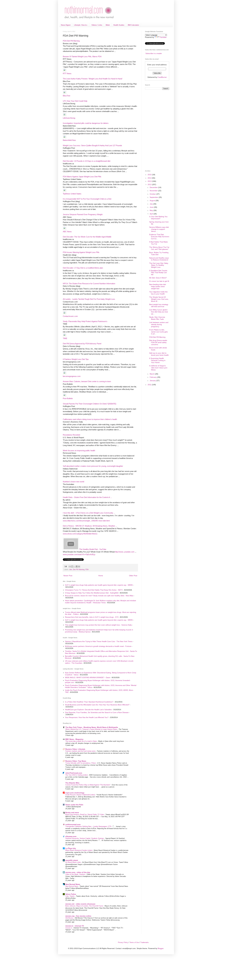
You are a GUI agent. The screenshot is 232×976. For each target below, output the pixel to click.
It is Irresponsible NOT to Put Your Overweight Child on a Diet (87, 199)
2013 (150, 181)
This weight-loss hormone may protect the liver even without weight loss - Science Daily (98, 625)
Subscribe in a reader (153, 53)
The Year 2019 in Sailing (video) (76, 775)
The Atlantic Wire (72, 783)
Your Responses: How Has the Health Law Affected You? (86, 717)
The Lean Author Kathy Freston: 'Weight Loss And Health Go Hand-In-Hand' (92, 79)
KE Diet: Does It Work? (158, 278)
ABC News (67, 232)
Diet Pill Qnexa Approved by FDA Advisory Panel (82, 344)
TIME (65, 338)
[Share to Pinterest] (79, 566)
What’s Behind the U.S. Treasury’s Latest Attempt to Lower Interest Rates (91, 729)
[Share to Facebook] (77, 566)
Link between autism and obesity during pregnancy (158, 324)
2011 (150, 385)
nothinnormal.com (72, 824)
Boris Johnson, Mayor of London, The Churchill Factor (84, 906)
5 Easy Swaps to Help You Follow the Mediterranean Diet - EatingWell (91, 593)
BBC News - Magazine (74, 739)
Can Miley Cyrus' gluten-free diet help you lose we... (158, 312)
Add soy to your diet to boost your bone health (159, 354)
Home (100, 576)
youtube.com (129, 552)
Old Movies (69, 918)
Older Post (133, 576)
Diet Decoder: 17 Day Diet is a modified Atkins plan (83, 268)
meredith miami (71, 860)
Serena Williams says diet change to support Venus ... (159, 229)
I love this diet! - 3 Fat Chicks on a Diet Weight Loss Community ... (89, 513)
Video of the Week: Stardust (75, 874)
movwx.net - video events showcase (80, 904)
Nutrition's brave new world (73, 482)
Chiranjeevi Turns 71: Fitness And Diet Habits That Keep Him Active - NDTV (94, 590)
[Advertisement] (154, 129)
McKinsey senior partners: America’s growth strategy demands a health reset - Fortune (98, 646)
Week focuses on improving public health (79, 450)
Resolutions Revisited (71, 435)
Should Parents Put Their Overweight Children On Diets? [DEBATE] (89, 404)
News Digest (65, 25)
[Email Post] (65, 566)
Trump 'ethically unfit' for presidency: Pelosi (80, 763)
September (154, 197)
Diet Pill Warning (78, 569)
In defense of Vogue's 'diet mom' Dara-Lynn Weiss (158, 368)
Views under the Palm (74, 805)
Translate (163, 37)
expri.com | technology (74, 793)
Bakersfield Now (69, 140)
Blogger (160, 948)
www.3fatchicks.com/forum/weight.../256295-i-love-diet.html (86, 521)
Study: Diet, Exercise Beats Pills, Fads (157, 318)
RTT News (67, 73)
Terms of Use (134, 942)
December (154, 187)
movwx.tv (69, 928)
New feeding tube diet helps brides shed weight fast (157, 286)
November (154, 191)
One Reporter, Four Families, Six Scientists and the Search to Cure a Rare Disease (97, 712)
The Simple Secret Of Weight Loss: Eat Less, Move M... (159, 299)
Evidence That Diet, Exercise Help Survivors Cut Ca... (159, 237)
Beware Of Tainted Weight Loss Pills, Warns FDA (82, 56)
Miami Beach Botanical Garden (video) (79, 850)
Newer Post (67, 576)
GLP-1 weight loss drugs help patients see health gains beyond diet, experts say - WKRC (99, 585)
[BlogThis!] (72, 566)
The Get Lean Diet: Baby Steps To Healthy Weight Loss (158, 265)
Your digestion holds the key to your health (158, 293)
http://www (119, 552)
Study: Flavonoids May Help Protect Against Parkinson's (85, 321)
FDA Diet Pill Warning (71, 41)
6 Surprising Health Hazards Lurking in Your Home (157, 360)
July (151, 204)
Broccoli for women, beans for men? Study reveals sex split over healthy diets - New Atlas (99, 596)
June (152, 207)
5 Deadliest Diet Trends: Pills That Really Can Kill (158, 273)
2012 (150, 184)
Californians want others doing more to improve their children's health (90, 419)
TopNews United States (72, 194)
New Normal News (72, 884)
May (151, 210)
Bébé (108, 25)
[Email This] (70, 566)
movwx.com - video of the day (77, 872)
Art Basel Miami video (73, 862)
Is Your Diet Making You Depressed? (158, 218)
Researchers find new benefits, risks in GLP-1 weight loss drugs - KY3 (91, 617)
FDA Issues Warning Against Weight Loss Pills (81, 252)
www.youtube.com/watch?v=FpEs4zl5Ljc (79, 554)
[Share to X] (74, 566)
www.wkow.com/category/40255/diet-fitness (80, 534)
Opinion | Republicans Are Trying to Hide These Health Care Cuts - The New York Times (98, 641)
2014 (150, 178)
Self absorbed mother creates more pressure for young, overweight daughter (93, 466)
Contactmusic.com (70, 316)
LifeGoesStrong (69, 118)
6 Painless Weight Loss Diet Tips (76, 359)
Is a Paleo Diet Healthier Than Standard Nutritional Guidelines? (89, 702)
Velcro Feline (70, 894)
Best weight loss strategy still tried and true (158, 305)
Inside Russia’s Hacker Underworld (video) (80, 795)
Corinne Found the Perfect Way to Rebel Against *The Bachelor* (88, 785)
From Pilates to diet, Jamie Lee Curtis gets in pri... (158, 332)
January (153, 380)
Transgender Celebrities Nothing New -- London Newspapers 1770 (88, 826)
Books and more (72, 812)
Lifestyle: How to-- (81, 25)
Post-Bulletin (68, 398)
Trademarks (144, 942)
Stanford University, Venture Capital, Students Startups (84, 838)
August (153, 200)
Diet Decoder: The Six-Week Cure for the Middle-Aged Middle (87, 237)
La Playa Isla (70, 848)
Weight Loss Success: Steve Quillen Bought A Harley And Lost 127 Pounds (92, 145)
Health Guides (118, 25)
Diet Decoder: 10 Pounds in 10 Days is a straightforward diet (86, 161)
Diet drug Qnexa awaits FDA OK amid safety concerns (158, 342)
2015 (150, 175)
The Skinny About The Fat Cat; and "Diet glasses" (159, 248)
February (153, 377)
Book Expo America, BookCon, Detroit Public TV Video (85, 814)
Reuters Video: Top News (75, 761)
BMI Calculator (133, 25)
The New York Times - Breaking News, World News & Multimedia (91, 727)
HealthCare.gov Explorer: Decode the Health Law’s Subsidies (88, 710)
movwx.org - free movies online (78, 916)
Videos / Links (96, 25)
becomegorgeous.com (72, 376)
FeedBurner (162, 77)
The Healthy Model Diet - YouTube (92, 549)
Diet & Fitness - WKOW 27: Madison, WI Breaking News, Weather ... (90, 526)
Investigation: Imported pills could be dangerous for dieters (86, 123)
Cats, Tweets (70, 896)
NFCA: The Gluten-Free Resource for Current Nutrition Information (89, 283)
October (153, 194)
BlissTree (66, 96)
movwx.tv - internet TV (74, 926)
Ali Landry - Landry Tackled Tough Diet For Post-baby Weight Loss (89, 299)
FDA (87, 569)
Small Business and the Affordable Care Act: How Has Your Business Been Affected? (97, 705)
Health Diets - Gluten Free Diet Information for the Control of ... (87, 497)
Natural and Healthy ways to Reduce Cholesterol (159, 259)
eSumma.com (70, 836)
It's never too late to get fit (159, 281)
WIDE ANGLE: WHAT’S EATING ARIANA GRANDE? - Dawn (87, 677)
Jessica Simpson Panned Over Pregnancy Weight (82, 214)
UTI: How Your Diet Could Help (75, 101)
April (152, 214)
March (152, 374)
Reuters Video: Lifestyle (75, 749)
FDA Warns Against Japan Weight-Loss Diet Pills (82, 177)
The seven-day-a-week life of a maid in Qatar (81, 741)
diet (70, 569)
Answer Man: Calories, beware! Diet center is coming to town (87, 381)
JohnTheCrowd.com (73, 773)
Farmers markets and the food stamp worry (80, 751)
